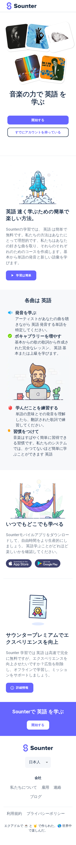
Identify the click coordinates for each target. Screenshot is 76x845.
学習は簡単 (23, 275)
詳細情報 (22, 687)
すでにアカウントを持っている (38, 132)
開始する (38, 120)
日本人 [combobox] (35, 762)
